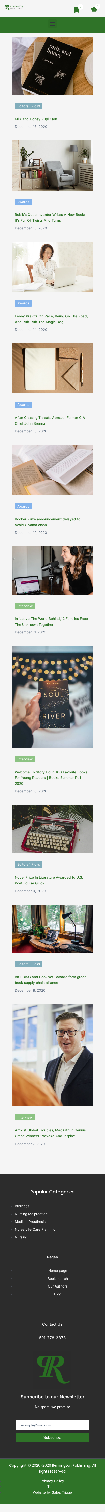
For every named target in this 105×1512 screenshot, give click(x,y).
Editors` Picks (28, 106)
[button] (52, 23)
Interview (25, 606)
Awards (23, 202)
